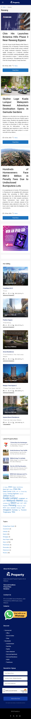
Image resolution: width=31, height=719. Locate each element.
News (16, 65)
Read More (15, 70)
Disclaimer (6, 589)
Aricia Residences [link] (8, 352)
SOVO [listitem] (7, 659)
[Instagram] (17, 716)
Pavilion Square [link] (7, 320)
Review (5, 552)
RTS (4, 508)
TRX (13, 512)
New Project (6, 539)
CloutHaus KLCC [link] (8, 288)
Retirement (6, 550)
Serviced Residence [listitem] (11, 657)
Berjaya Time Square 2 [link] (10, 385)
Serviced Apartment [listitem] (11, 654)
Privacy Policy (7, 587)
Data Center (7, 491)
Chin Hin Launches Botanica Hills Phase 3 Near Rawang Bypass (15, 37)
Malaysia (11, 501)
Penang (12, 505)
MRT (18, 503)
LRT (4, 501)
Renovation (6, 547)
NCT (21, 503)
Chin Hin (17, 489)
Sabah (8, 507)
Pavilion (5, 505)
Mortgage (5, 536)
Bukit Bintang (20, 487)
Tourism (24, 510)
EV (19, 491)
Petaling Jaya (19, 505)
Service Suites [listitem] (10, 635)
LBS (26, 498)
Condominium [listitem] (10, 643)
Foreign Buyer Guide (8, 526)
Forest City (24, 491)
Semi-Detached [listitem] (10, 651)
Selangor (18, 507)
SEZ (23, 508)
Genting (5, 493)
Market (19, 501)
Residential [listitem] (8, 641)
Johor (6, 496)
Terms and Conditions (9, 585)
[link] (15, 276)
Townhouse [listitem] (9, 662)
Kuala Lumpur (10, 498)
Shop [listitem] (7, 638)
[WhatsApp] (20, 716)
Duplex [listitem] (8, 649)
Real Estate (6, 544)
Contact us (6, 606)
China (10, 489)
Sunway (15, 510)
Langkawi (22, 498)
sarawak (13, 508)
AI (3, 487)
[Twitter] (14, 716)
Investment (6, 529)
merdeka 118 (6, 503)
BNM (10, 487)
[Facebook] (11, 716)
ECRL (14, 491)
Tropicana (7, 512)
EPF (17, 491)
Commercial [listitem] (8, 630)
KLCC (12, 496)
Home (4, 7)
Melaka (26, 501)
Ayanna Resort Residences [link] (11, 417)
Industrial (21, 493)
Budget (14, 487)
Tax (19, 510)
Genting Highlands (13, 493)
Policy (24, 505)
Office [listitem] (7, 633)
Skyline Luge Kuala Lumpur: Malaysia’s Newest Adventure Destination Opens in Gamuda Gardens (15, 105)
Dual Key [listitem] (8, 646)
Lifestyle (5, 531)
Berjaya (6, 487)
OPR (25, 503)
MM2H (13, 503)
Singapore (7, 510)
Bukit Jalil (6, 489)
